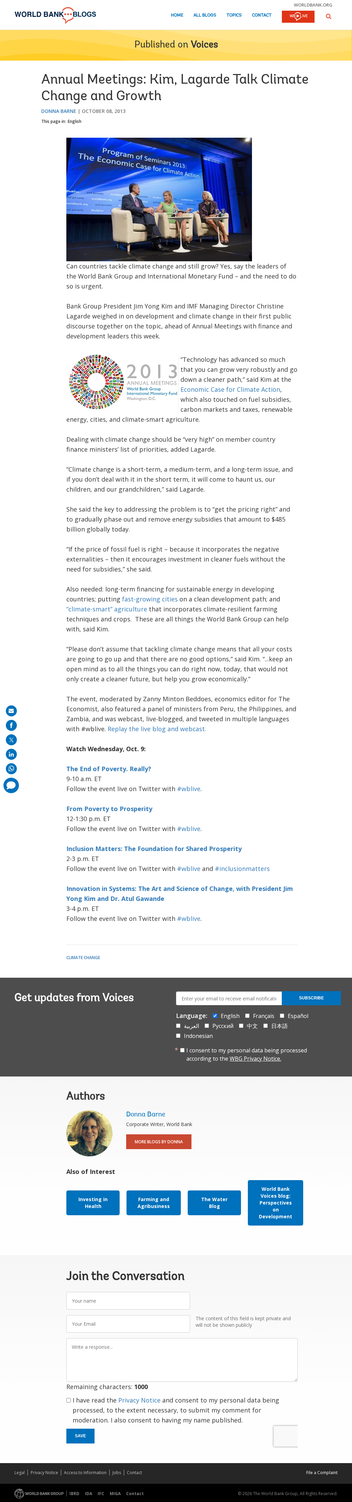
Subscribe (311, 998)
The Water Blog (214, 1202)
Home (177, 15)
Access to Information (85, 1472)
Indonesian (198, 1036)
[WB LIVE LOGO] (298, 17)
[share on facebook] (11, 725)
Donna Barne (58, 111)
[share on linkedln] (11, 754)
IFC (101, 1493)
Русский (222, 1026)
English (74, 121)
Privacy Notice (139, 1400)
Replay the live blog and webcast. (157, 729)
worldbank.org (313, 5)
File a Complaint (322, 1472)
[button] (328, 16)
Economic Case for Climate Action (230, 389)
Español (298, 1016)
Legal (19, 1472)
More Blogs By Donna (159, 1142)
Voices (204, 45)
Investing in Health (93, 1202)
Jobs (116, 1472)
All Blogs (205, 15)
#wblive (188, 789)
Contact (262, 15)
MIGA (115, 1493)
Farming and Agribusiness (154, 1202)
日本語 (279, 1026)
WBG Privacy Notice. (255, 1058)
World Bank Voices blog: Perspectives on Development (275, 1203)
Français (263, 1016)
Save (80, 1435)
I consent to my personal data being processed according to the (246, 1054)
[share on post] (11, 739)
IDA (88, 1493)
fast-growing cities (150, 599)
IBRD (74, 1493)
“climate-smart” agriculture (106, 609)
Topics (234, 15)
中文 (252, 1026)
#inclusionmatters (242, 868)
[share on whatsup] (11, 768)
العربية (191, 1026)
